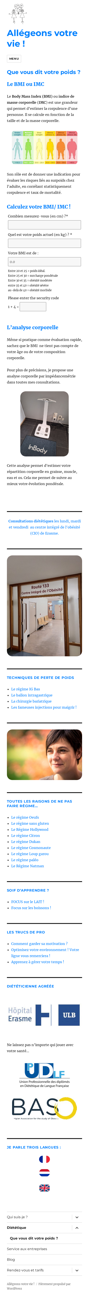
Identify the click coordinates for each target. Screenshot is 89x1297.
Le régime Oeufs (25, 817)
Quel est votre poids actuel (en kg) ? (40, 234)
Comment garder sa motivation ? (39, 943)
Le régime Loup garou (30, 854)
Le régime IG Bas (25, 689)
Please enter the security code (33, 298)
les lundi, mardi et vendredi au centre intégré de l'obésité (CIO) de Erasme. (44, 527)
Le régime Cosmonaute (31, 848)
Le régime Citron (25, 835)
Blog (11, 1259)
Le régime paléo (24, 860)
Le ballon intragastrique (31, 695)
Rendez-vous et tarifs (25, 1270)
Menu (14, 58)
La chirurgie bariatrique (31, 701)
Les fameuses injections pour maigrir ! (44, 707)
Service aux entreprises (27, 1249)
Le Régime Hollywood (29, 829)
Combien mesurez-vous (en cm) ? (38, 216)
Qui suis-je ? (17, 1217)
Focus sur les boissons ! (31, 908)
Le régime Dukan (25, 841)
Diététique (16, 1228)
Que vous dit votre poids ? (34, 1238)
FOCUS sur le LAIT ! (27, 902)
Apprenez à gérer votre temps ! (37, 962)
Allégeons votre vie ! (42, 38)
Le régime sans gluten (30, 823)
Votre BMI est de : (23, 253)
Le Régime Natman (27, 866)
